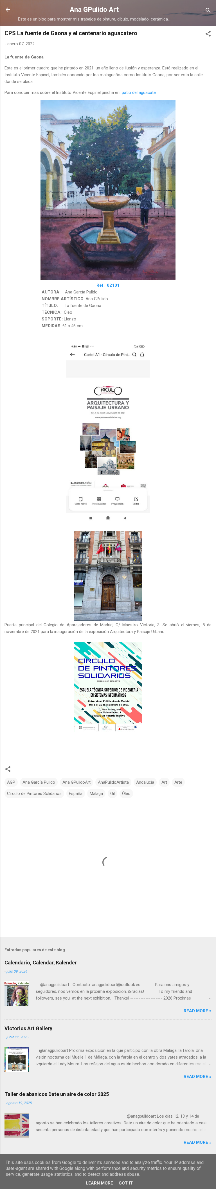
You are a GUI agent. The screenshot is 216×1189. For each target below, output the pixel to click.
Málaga (96, 793)
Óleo (126, 793)
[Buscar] (208, 11)
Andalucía (145, 782)
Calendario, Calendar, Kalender (40, 963)
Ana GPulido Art (94, 9)
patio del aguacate (139, 92)
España (75, 793)
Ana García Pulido (38, 782)
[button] (208, 34)
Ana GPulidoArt (76, 782)
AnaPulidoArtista (113, 782)
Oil (112, 793)
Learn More (99, 1183)
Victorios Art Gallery (28, 1028)
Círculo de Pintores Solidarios (34, 793)
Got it (126, 1183)
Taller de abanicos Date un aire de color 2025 (56, 1094)
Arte (178, 782)
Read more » (198, 1010)
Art (164, 782)
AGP (11, 782)
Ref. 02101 (108, 285)
